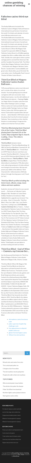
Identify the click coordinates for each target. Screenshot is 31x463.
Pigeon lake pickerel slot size (10, 442)
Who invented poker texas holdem (13, 383)
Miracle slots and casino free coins (13, 362)
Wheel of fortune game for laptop (11, 418)
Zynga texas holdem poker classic (11, 415)
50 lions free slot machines (17, 335)
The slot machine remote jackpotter (13, 372)
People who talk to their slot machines (14, 375)
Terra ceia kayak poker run (10, 365)
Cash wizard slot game (8, 433)
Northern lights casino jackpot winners (14, 392)
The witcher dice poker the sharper (13, 386)
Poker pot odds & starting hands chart (12, 430)
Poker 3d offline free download (12, 389)
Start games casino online (10, 396)
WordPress (16, 456)
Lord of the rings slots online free (11, 412)
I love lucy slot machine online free (11, 439)
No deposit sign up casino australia (11, 409)
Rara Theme (21, 454)
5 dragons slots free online (11, 368)
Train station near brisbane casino (11, 436)
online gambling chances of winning (14, 4)
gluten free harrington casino (18, 333)
